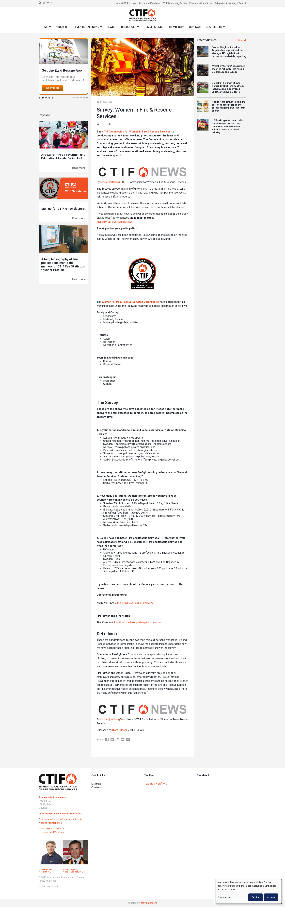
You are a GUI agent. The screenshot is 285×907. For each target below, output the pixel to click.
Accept (271, 897)
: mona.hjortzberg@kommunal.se (134, 602)
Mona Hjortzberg (110, 182)
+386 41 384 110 (55, 828)
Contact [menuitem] (195, 27)
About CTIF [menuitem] (63, 27)
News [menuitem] (109, 28)
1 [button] (39, 98)
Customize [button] (224, 897)
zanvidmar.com (149, 903)
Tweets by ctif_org (155, 783)
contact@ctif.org (54, 832)
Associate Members (149, 3)
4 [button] (49, 98)
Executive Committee (200, 3)
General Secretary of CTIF (74, 872)
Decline (255, 897)
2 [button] (43, 98)
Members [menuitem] (174, 28)
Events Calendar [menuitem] (86, 28)
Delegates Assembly (225, 3)
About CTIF (122, 3)
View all (242, 40)
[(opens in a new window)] (108, 739)
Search (242, 3)
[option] (61, 66)
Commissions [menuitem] (152, 28)
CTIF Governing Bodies (174, 3)
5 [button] (52, 98)
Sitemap (96, 783)
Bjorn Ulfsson (119, 730)
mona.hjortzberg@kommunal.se (115, 221)
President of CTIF (46, 872)
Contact (96, 787)
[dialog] (249, 891)
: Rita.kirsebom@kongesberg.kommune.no (137, 622)
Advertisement (78, 97)
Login (133, 3)
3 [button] (46, 98)
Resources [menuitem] (127, 28)
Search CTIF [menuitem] (213, 28)
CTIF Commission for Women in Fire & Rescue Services (136, 131)
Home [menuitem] (43, 28)
